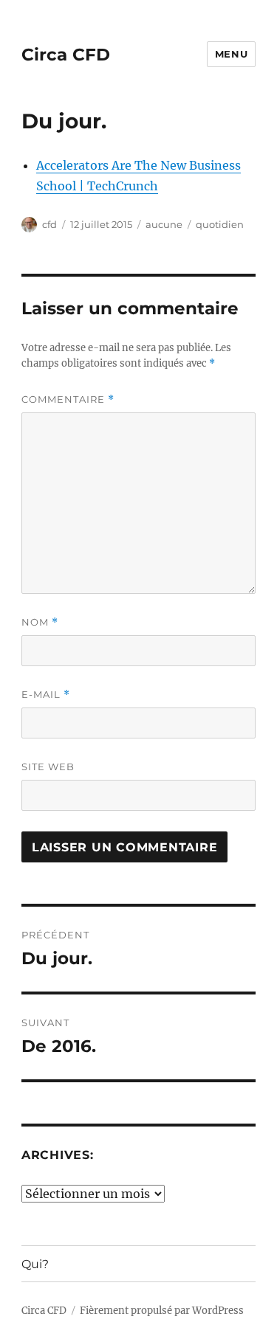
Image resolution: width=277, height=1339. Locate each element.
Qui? (35, 1264)
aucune (164, 224)
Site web (48, 766)
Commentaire (67, 399)
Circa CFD (65, 54)
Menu (231, 54)
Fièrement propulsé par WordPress (162, 1310)
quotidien (220, 224)
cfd (49, 224)
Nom (39, 622)
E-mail (45, 694)
